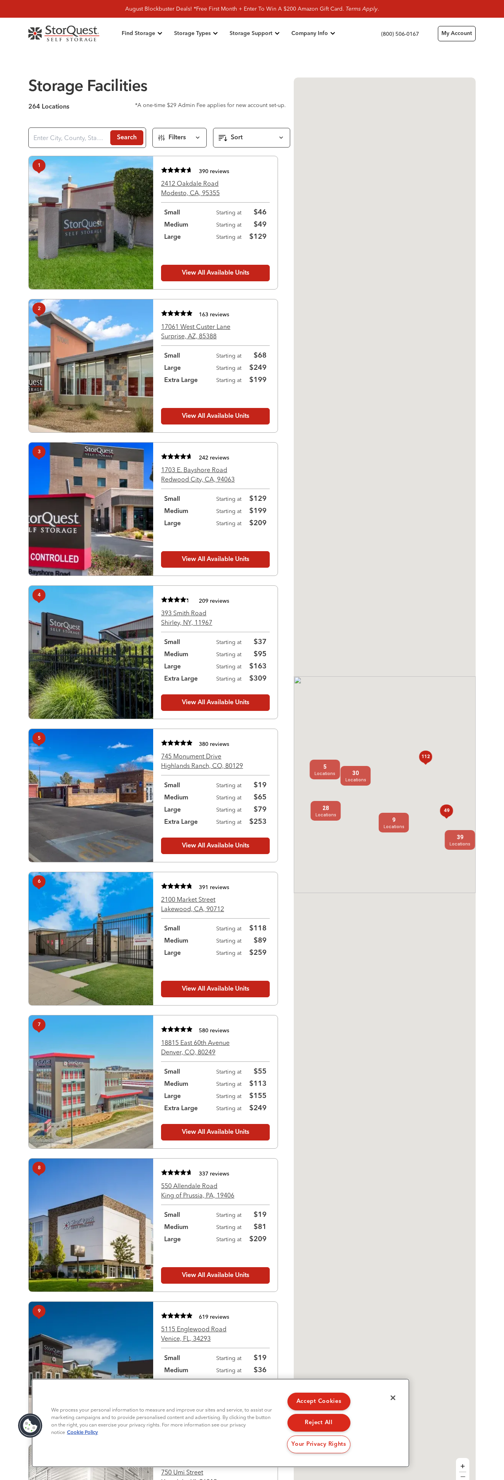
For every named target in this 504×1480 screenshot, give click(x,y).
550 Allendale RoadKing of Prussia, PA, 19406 (197, 1190)
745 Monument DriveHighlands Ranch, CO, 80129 (202, 761)
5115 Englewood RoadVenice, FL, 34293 (193, 1333)
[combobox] (68, 138)
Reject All (318, 1422)
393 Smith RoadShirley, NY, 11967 (186, 617)
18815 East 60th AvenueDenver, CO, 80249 (195, 1047)
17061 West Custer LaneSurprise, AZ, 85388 (195, 331)
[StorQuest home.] (73, 33)
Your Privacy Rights (318, 1444)
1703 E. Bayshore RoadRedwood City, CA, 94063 (198, 474)
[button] (326, 811)
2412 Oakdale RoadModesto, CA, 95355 (190, 188)
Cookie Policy (82, 1432)
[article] (153, 223)
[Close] (393, 1397)
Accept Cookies (318, 1401)
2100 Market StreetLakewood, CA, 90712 (192, 904)
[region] (221, 1423)
